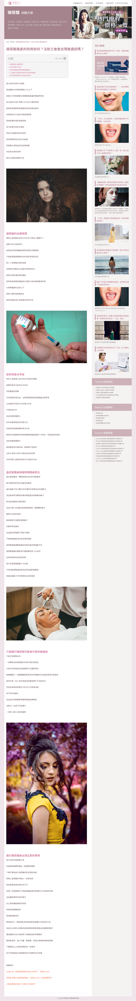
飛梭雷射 (27, 22)
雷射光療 (37, 25)
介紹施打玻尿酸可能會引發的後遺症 (23, 72)
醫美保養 (46, 25)
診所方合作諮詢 (121, 3)
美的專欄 (88, 3)
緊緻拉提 (20, 25)
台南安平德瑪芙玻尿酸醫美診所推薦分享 (108, 453)
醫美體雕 (11, 25)
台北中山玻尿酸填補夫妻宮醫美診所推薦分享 (110, 449)
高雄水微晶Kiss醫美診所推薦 (105, 390)
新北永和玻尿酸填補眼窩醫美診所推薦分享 (109, 441)
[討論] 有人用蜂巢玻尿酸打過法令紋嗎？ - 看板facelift (27, 971)
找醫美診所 (77, 3)
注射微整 (29, 25)
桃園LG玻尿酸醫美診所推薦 (104, 392)
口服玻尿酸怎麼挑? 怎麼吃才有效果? (20, 984)
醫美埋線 (44, 22)
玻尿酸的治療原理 (16, 64)
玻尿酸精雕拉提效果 (102, 416)
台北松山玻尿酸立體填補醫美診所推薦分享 (109, 439)
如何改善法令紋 (15, 67)
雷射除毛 (36, 22)
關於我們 (110, 3)
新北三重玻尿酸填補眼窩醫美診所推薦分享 (109, 461)
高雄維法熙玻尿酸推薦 (103, 397)
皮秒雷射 (11, 22)
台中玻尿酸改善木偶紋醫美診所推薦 (107, 395)
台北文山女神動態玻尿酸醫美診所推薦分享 (109, 451)
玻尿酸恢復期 (100, 418)
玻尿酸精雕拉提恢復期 (103, 423)
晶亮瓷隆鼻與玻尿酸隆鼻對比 (20, 70)
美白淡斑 (62, 22)
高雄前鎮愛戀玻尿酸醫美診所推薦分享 (108, 456)
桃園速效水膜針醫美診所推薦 (105, 387)
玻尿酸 (19, 22)
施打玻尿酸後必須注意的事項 (20, 75)
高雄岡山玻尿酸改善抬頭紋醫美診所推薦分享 (110, 444)
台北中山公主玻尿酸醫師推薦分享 (106, 458)
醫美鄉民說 (56, 25)
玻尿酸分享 (99, 413)
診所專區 (99, 3)
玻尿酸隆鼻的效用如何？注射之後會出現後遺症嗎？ (32, 42)
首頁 (7, 42)
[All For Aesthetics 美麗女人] (15, 3)
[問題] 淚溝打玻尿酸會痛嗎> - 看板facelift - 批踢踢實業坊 (29, 977)
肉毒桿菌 (53, 22)
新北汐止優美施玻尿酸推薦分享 (106, 446)
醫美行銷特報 (13, 28)
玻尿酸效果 (99, 420)
